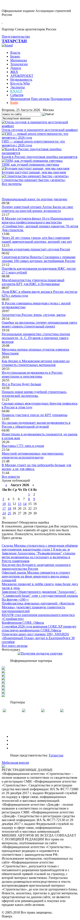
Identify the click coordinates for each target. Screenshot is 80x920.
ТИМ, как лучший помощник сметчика (30, 164)
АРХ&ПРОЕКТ (21, 75)
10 (4, 504)
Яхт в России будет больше (21, 384)
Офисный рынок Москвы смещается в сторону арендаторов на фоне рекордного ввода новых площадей (36, 576)
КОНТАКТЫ (20, 748)
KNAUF (16, 91)
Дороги (15, 68)
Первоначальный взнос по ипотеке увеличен (34, 199)
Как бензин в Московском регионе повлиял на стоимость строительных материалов (36, 363)
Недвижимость (21, 79)
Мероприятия (20, 99)
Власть (15, 52)
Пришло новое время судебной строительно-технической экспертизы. (34, 393)
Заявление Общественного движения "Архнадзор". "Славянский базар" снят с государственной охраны (40, 593)
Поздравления (61, 99)
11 (9, 504)
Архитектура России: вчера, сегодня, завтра (33, 315)
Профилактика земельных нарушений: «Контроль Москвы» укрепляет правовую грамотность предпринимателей (38, 607)
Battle (14, 102)
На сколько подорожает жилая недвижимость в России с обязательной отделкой (36, 424)
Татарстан (56, 755)
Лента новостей (13, 191)
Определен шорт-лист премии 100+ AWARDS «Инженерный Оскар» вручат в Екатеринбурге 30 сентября (38, 638)
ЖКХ (14, 72)
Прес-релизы (40, 99)
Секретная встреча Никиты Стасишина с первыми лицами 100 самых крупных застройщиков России (39, 259)
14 (24, 504)
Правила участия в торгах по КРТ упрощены (34, 415)
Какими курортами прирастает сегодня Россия (36, 249)
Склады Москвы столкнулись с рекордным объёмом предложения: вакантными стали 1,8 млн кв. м (40, 547)
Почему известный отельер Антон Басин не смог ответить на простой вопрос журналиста (37, 209)
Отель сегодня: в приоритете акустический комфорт (40, 130)
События (16, 95)
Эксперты (17, 87)
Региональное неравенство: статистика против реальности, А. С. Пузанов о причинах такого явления (36, 338)
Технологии (19, 64)
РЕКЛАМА (18, 740)
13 (19, 504)
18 (9, 508)
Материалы (18, 60)
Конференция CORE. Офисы (23, 622)
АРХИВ (16, 744)
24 (4, 513)
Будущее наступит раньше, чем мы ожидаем (34, 172)
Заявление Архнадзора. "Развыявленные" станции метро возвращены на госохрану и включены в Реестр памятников (38, 557)
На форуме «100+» (15, 599)
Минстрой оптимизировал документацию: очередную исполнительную (33, 455)
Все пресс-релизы (15, 646)
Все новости (11, 476)
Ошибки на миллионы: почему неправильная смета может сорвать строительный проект (39, 324)
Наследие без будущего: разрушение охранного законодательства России (36, 566)
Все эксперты (12, 184)
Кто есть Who (20, 83)
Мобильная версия (15, 762)
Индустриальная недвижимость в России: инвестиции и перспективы (32, 374)
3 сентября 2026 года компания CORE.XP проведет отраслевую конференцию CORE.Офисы (39, 628)
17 (4, 508)
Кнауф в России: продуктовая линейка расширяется (39, 157)
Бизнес (15, 56)
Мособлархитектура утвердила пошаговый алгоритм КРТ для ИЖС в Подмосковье (33, 282)
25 (9, 513)
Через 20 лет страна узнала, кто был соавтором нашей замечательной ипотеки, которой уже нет (37, 239)
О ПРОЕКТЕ (19, 736)
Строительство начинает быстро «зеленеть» (33, 180)
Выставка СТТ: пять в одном (23, 446)
